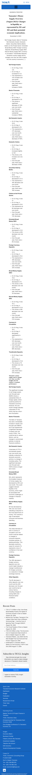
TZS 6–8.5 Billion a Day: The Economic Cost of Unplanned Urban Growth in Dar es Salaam (17, 633)
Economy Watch (7, 734)
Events (5, 705)
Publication (6, 696)
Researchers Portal (8, 700)
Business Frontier (16, 12)
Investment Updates (9, 741)
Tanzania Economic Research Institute (14, 688)
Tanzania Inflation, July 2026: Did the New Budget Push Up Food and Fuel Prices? (17, 638)
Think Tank (6, 703)
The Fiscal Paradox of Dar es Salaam (16, 627)
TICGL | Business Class (10, 717)
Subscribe (16, 670)
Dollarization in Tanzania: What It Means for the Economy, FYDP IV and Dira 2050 (17, 644)
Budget (5, 693)
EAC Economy (7, 746)
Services (5, 698)
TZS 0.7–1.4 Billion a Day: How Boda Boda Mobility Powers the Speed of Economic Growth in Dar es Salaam (16, 611)
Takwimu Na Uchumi (9, 743)
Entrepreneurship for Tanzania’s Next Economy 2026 (14, 721)
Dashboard (6, 691)
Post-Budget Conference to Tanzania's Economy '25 (14, 725)
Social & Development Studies (12, 748)
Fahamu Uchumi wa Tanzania (11, 738)
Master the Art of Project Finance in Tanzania (14, 714)
